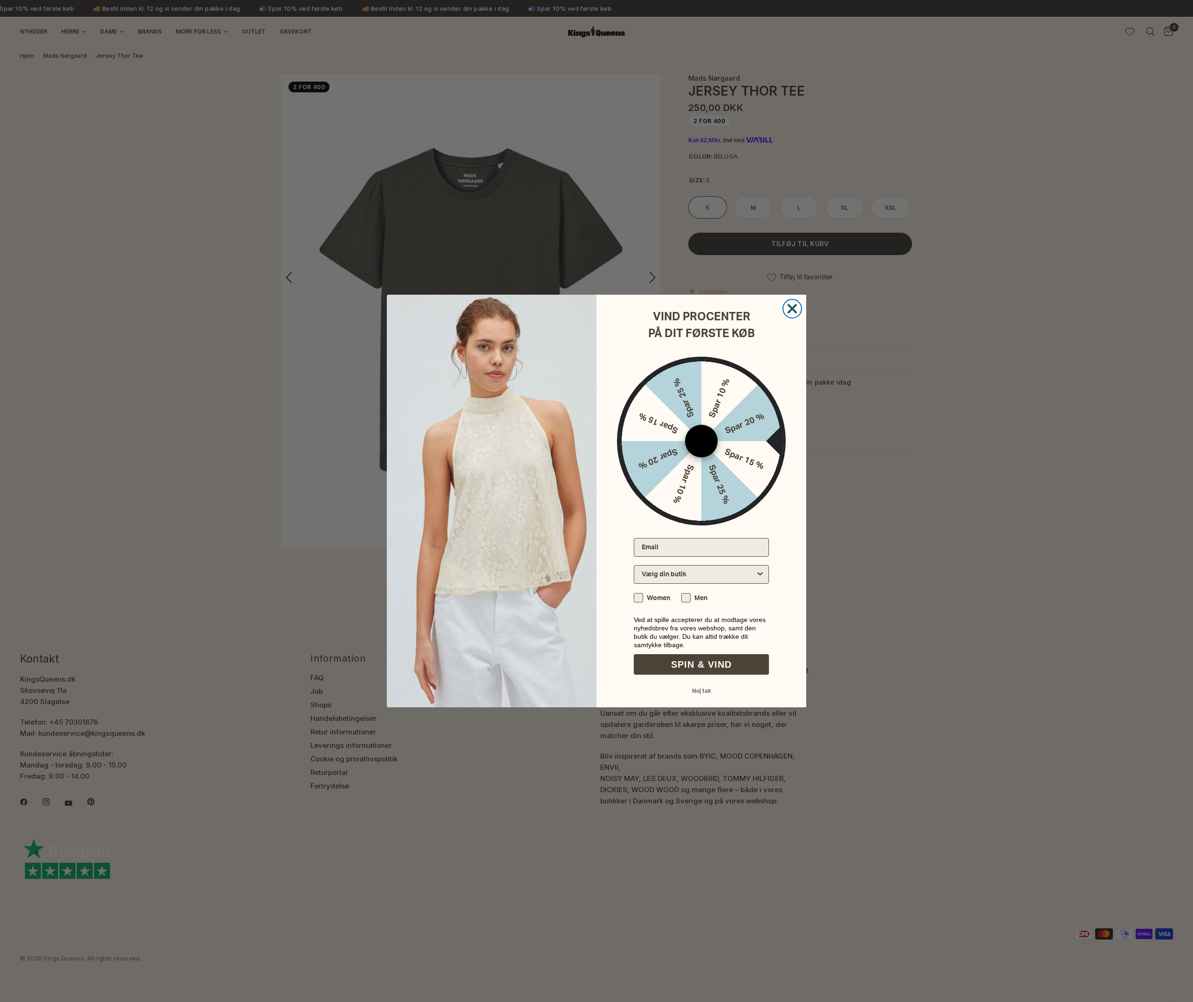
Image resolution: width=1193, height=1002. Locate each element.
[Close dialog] (792, 308)
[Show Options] (760, 574)
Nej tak (701, 691)
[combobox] (698, 574)
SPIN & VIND (701, 664)
